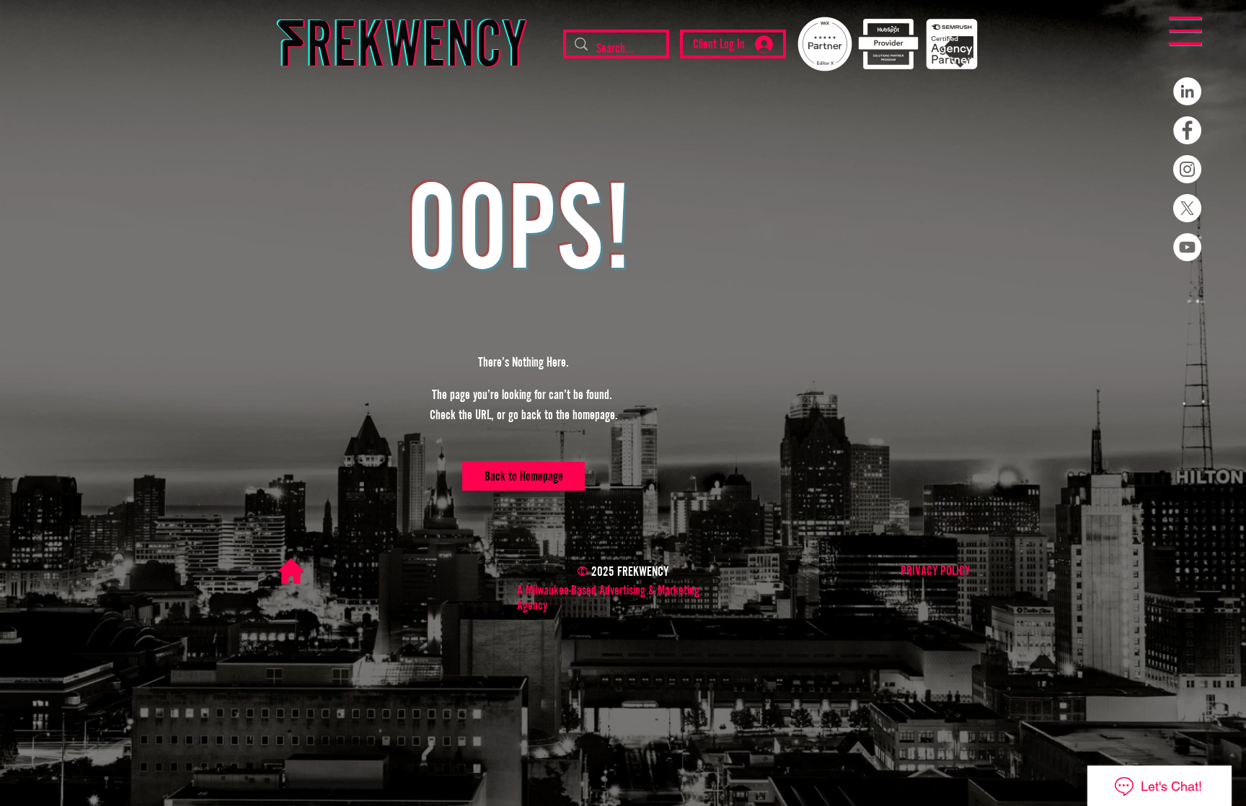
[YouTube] (1187, 247)
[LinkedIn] (1187, 91)
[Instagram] (1187, 169)
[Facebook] (1187, 130)
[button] (1185, 31)
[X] (1187, 208)
